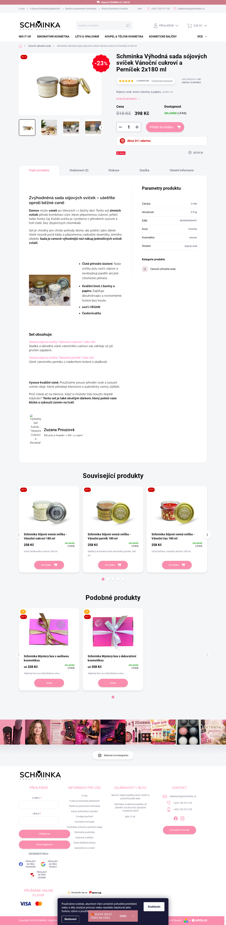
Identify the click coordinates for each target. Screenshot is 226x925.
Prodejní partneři (84, 816)
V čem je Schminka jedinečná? (45, 8)
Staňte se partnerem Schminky (80, 8)
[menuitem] (26, 37)
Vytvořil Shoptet (173, 920)
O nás (22, 8)
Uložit (122, 153)
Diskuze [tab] (114, 170)
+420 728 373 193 (182, 803)
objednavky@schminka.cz (182, 796)
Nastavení (70, 919)
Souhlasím (154, 906)
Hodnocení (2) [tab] (79, 170)
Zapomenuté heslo (38, 853)
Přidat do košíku (161, 127)
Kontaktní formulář (84, 821)
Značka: (191, 82)
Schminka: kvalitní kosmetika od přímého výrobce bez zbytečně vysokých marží (130, 807)
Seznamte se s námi (84, 848)
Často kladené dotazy (84, 842)
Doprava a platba (84, 837)
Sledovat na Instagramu (116, 755)
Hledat (127, 25)
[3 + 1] (49, 510)
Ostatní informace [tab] (182, 170)
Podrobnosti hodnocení (162, 81)
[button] (103, 579)
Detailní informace (126, 99)
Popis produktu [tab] (39, 170)
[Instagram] (182, 817)
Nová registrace (44, 844)
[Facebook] (175, 817)
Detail (49, 683)
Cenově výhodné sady (163, 269)
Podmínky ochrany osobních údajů (84, 827)
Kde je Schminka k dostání (114, 8)
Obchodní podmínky (84, 832)
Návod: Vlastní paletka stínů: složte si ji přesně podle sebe (130, 797)
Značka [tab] (144, 170)
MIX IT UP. (130, 816)
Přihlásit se (44, 834)
